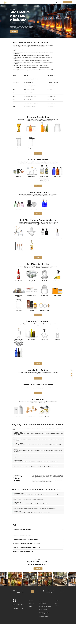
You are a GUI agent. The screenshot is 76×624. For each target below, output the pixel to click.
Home (32, 2)
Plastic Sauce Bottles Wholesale (44, 612)
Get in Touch (16, 608)
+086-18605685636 (71, 376)
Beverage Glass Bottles (42, 602)
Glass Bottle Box (41, 615)
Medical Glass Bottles (42, 603)
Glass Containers (38, 2)
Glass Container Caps (42, 613)
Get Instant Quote (67, 2)
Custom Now (38, 568)
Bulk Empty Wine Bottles (43, 609)
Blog (56, 2)
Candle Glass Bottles (42, 610)
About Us (51, 2)
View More (38, 153)
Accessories (45, 2)
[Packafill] (5, 2)
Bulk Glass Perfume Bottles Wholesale (45, 606)
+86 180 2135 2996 (71, 373)
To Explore (14, 31)
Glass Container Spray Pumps (43, 616)
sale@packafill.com (71, 371)
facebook (13, 611)
